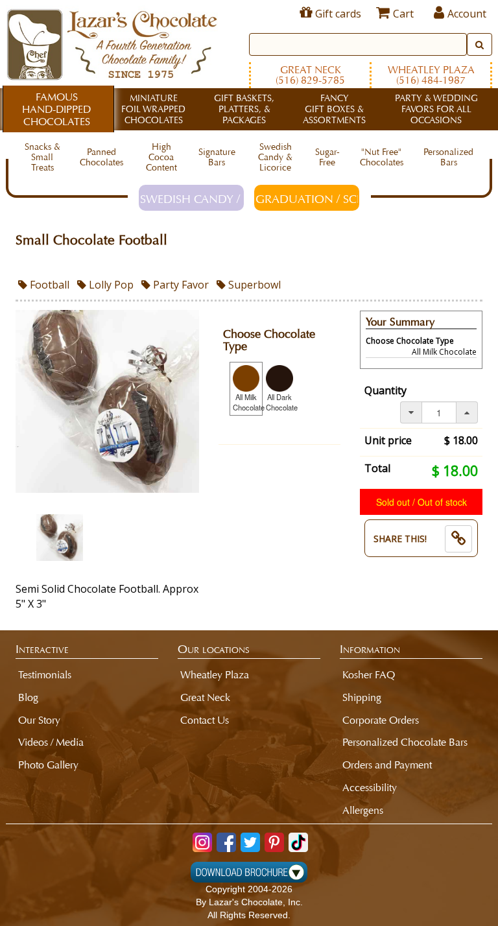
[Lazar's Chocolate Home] (112, 43)
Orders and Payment (387, 765)
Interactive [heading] (42, 649)
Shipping (361, 697)
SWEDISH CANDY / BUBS (192, 199)
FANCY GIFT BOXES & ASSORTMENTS (334, 109)
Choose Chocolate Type (269, 340)
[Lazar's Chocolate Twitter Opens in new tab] (250, 842)
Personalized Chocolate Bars (405, 742)
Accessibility (369, 787)
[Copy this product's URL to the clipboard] (458, 538)
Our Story (39, 720)
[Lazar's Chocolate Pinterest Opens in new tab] (274, 842)
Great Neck (310, 75)
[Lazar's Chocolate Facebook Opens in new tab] (226, 842)
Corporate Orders (380, 720)
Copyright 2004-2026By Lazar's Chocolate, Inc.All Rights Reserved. (249, 902)
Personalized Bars (448, 157)
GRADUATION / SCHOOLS (307, 199)
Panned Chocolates (101, 157)
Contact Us (204, 720)
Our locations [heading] (214, 649)
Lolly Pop (110, 285)
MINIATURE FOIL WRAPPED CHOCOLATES (153, 109)
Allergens (362, 810)
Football (48, 285)
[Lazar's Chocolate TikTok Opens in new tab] (298, 842)
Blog (28, 697)
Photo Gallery (48, 765)
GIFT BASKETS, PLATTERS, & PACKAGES (244, 109)
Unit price (388, 440)
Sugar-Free (327, 157)
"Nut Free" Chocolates (381, 157)
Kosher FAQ (368, 675)
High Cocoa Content (161, 157)
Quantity (385, 390)
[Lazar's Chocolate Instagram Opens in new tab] (202, 842)
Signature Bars (216, 157)
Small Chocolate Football (91, 240)
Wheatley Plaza (431, 75)
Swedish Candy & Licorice (275, 157)
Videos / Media (51, 742)
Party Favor (179, 285)
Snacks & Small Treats (42, 157)
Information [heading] (370, 649)
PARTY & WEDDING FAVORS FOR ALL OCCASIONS (436, 109)
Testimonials (44, 675)
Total (377, 468)
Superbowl (253, 285)
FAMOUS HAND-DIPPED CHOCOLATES (56, 109)
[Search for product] (479, 44)
